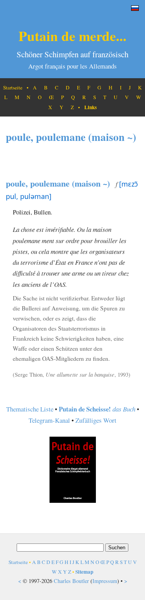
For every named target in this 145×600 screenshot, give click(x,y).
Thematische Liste (29, 409)
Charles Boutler (71, 581)
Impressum (104, 581)
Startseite (12, 87)
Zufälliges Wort (95, 420)
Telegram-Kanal (49, 420)
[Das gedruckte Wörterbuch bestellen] (72, 500)
